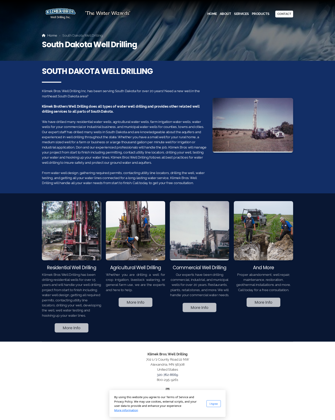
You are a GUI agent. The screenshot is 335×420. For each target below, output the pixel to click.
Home (52, 35)
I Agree (214, 403)
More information (126, 410)
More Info (71, 327)
